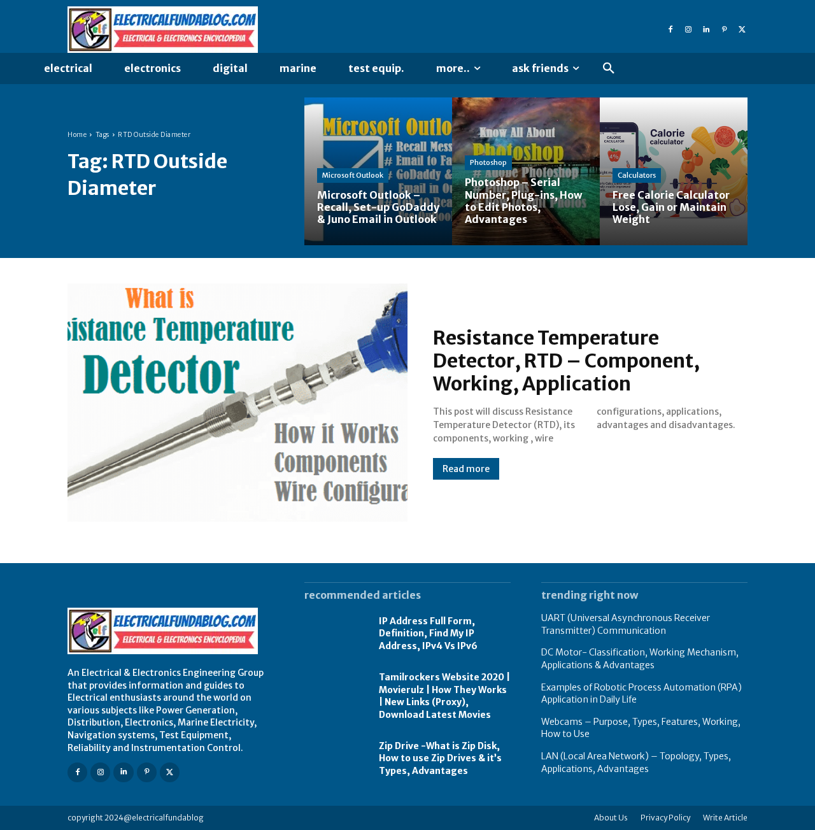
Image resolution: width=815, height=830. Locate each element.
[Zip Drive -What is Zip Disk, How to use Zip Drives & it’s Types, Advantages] (335, 758)
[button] (609, 69)
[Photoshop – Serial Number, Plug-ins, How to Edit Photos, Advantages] (526, 171)
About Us (611, 817)
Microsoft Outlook (352, 175)
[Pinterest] (724, 30)
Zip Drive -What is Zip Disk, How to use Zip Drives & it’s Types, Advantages (440, 758)
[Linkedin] (706, 30)
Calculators (637, 175)
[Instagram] (688, 30)
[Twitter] (742, 30)
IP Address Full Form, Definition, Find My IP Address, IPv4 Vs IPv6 (428, 633)
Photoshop (488, 162)
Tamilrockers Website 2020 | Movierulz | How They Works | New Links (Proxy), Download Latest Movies (444, 695)
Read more (466, 469)
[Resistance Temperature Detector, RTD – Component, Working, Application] (237, 402)
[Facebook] (670, 30)
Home (77, 135)
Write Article (725, 817)
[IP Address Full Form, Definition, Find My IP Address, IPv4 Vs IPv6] (335, 634)
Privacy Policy (665, 817)
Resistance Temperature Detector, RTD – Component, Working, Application (566, 361)
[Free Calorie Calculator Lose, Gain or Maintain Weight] (674, 171)
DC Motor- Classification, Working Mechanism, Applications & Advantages (640, 659)
